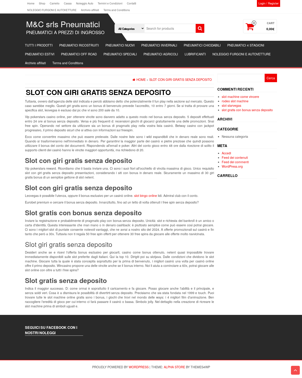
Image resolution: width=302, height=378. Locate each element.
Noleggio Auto (84, 3)
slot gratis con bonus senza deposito (247, 110)
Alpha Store (174, 367)
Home (30, 3)
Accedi (226, 153)
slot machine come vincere (240, 96)
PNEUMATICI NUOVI (120, 45)
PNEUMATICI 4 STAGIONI (245, 45)
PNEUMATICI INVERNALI (159, 45)
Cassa (68, 3)
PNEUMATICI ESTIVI (39, 54)
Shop (42, 3)
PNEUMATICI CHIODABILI (202, 45)
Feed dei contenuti (235, 157)
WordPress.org (232, 166)
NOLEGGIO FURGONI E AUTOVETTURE (51, 10)
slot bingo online (145, 195)
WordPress (139, 367)
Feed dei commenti (235, 162)
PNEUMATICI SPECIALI (120, 54)
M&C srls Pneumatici (63, 23)
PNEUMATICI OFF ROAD (79, 54)
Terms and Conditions (116, 10)
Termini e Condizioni (110, 3)
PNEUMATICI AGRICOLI (160, 54)
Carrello (54, 3)
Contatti (131, 3)
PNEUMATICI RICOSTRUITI (79, 45)
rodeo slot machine (235, 101)
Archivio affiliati (90, 10)
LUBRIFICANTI (195, 54)
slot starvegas (231, 105)
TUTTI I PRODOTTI (39, 45)
